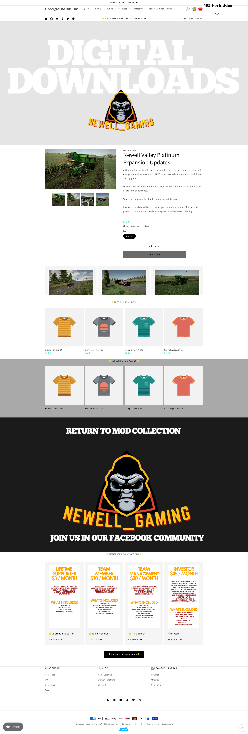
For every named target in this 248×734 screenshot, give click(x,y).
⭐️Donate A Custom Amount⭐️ (124, 654)
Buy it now (154, 254)
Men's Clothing (105, 674)
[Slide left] (48, 199)
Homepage (50, 674)
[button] (110, 9)
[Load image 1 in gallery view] (58, 199)
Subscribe (54, 639)
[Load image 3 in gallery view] (87, 199)
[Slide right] (113, 199)
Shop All (102, 685)
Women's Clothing (106, 679)
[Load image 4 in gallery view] (102, 199)
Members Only (157, 685)
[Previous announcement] (46, 2)
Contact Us (50, 685)
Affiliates (155, 679)
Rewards (155, 674)
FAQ (47, 679)
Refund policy (126, 724)
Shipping (127, 226)
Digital (129, 236)
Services (49, 690)
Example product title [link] (54, 350)
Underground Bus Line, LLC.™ (91, 724)
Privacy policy (138, 724)
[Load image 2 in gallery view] (73, 199)
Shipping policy (168, 724)
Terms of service (153, 724)
